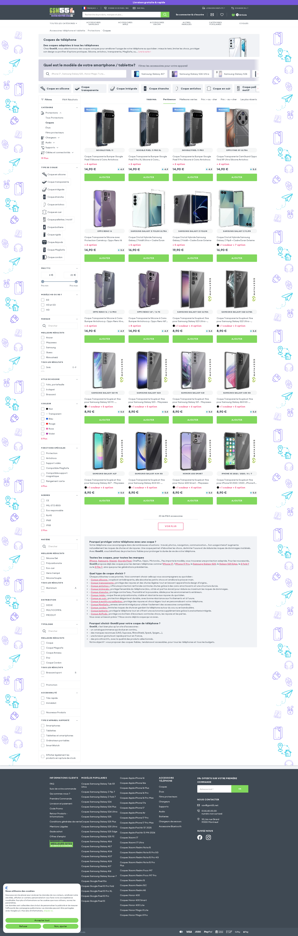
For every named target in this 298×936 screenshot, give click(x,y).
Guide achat (56, 831)
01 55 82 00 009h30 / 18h (118, 8)
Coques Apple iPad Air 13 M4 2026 (137, 832)
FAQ (52, 783)
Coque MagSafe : (100, 604)
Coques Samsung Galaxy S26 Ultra (99, 811)
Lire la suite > (144, 51)
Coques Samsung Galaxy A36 (96, 851)
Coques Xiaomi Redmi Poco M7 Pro (138, 875)
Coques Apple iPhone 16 (132, 778)
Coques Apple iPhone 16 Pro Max (137, 797)
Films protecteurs (54, 132)
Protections (94, 30)
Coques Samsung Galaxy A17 (96, 866)
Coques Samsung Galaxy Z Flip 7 (98, 791)
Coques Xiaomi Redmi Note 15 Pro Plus (137, 864)
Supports (164, 806)
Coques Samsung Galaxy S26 (96, 801)
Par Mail (141, 8)
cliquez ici (48, 910)
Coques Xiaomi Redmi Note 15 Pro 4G (139, 857)
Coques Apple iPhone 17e (133, 802)
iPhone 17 (168, 563)
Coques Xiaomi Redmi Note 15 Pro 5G (139, 852)
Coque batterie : (100, 610)
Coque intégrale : (100, 589)
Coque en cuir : (99, 598)
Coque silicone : (99, 579)
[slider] (42, 281)
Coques (107, 30)
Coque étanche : (100, 592)
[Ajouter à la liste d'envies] (120, 111)
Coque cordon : (99, 607)
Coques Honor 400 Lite (132, 905)
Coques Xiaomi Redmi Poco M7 (136, 870)
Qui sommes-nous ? (60, 793)
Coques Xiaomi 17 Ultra (132, 842)
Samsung (103, 560)
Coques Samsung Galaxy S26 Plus (98, 806)
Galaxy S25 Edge (228, 563)
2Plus (44, 530)
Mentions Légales (59, 826)
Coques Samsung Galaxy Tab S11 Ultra (98, 785)
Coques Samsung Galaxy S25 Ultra (99, 826)
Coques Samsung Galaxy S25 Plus (98, 821)
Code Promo (56, 808)
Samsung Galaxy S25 (204, 563)
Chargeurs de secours (170, 821)
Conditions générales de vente (65, 821)
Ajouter (104, 177)
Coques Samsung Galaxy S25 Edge (99, 831)
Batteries (164, 816)
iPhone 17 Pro (182, 563)
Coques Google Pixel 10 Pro (95, 896)
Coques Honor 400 (130, 895)
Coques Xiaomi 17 (129, 837)
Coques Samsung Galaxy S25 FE (97, 836)
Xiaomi (113, 560)
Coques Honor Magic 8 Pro (134, 915)
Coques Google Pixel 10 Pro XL (96, 891)
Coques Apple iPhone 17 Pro (134, 817)
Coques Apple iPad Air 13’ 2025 (136, 827)
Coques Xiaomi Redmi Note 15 (135, 847)
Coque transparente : (103, 582)
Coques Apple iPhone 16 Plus (134, 788)
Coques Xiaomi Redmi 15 (132, 880)
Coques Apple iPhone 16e (133, 783)
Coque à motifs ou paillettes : (107, 601)
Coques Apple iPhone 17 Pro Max (137, 822)
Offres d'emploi (58, 836)
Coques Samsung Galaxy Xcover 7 (99, 876)
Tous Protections (54, 117)
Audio (162, 811)
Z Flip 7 (98, 567)
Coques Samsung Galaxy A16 (96, 871)
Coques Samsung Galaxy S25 (96, 816)
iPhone (93, 560)
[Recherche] (165, 14)
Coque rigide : (98, 595)
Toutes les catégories (62, 23)
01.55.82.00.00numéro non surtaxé (212, 812)
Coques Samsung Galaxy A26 (96, 861)
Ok (239, 789)
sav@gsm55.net (210, 805)
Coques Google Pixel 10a (93, 881)
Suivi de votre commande (63, 788)
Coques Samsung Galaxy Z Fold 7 (98, 796)
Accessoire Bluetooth (170, 826)
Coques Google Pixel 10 (93, 901)
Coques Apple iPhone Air (132, 812)
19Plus (44, 158)
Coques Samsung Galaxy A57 (96, 846)
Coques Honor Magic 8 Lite (134, 910)
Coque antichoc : (100, 586)
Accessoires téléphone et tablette (67, 30)
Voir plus (171, 526)
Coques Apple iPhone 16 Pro (134, 792)
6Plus (44, 486)
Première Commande (61, 798)
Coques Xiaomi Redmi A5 (133, 890)
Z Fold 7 (245, 563)
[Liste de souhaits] (222, 14)
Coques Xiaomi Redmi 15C (133, 885)
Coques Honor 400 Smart (133, 900)
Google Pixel (125, 560)
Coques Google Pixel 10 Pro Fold (97, 886)
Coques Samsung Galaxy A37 (96, 856)
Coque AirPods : (99, 613)
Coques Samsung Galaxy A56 (96, 841)
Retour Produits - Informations (59, 815)
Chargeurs (164, 801)
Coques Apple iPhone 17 (132, 807)
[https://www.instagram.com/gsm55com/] (208, 837)
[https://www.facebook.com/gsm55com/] (199, 837)
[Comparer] (114, 111)
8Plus (44, 438)
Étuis (48, 127)
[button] (104, 164)
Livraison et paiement (61, 803)
